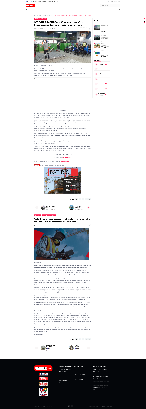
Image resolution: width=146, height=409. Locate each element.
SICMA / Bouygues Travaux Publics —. (105, 47)
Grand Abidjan (103, 27)
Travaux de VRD (77, 381)
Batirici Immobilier (42, 10)
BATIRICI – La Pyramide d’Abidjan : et (79, 346)
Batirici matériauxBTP (77, 10)
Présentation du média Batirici (65, 369)
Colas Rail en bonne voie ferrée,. (105, 30)
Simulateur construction (91, 10)
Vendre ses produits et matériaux (100, 369)
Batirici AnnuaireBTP (65, 10)
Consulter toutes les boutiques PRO (100, 374)
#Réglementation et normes (49, 215)
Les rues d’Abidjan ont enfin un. (104, 56)
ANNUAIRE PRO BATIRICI (64, 378)
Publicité (102, 10)
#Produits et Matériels (40, 18)
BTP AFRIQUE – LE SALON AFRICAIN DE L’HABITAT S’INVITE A (44, 1)
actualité (102, 43)
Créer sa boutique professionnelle (100, 371)
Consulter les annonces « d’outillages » (101, 385)
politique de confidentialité (106, 406)
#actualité (37, 215)
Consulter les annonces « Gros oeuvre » (101, 378)
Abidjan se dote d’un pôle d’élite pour (50, 346)
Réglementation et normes (64, 382)
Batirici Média (31, 10)
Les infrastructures (105, 28)
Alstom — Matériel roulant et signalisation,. (104, 40)
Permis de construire (63, 380)
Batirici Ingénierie (53, 10)
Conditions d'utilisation (93, 406)
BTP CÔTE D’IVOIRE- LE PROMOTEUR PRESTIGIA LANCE (79, 206)
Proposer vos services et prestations (100, 376)
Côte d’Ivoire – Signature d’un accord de (51, 206)
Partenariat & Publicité (63, 371)
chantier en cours (104, 25)
